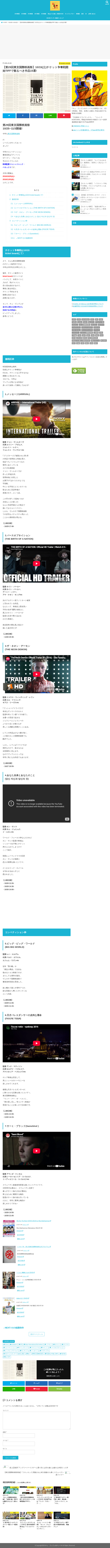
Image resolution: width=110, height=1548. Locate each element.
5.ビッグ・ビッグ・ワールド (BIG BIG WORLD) (31, 225)
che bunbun (85, 319)
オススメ (57, 1344)
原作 (83, 335)
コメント (6, 1410)
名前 (5, 1432)
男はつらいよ (95, 340)
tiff (21, 1344)
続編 (78, 343)
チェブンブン (76, 327)
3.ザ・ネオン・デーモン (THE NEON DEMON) (30, 212)
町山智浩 (103, 340)
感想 (97, 335)
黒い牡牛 (7, 1357)
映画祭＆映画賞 (9, 1341)
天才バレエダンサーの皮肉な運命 (14, 1354)
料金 (101, 335)
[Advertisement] (55, 42)
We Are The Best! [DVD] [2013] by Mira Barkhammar (33, 1221)
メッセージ (34, 1350)
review (80, 322)
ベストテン (75, 332)
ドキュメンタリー (87, 327)
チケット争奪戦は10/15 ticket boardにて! (26, 195)
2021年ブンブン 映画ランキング (55, 18)
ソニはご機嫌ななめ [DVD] (24, 1272)
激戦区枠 (14, 199)
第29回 (64, 1354)
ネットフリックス (87, 330)
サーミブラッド (23, 1347)
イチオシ (48, 1344)
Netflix (74, 322)
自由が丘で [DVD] (22, 1298)
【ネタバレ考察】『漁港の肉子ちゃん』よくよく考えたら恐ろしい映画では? (93, 209)
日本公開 (79, 338)
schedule (14, 1344)
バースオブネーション (57, 1347)
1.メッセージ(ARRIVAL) (22, 204)
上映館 (96, 332)
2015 (73, 319)
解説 (87, 343)
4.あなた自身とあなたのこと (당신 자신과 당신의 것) (33, 216)
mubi (100, 319)
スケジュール (35, 1347)
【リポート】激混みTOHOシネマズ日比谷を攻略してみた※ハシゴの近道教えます (93, 174)
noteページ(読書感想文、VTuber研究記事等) (88, 130)
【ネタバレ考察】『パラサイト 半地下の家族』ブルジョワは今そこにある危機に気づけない (93, 186)
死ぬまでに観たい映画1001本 (55, 13)
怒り (29, 1354)
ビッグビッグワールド (11, 1350)
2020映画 (17, 13)
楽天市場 (20, 1235)
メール (5, 1440)
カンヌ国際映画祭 (84, 324)
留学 (73, 343)
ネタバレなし (76, 330)
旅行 (82, 13)
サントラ (101, 324)
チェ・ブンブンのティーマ (53, 1545)
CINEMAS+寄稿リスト (81, 126)
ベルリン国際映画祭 (86, 332)
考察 (82, 343)
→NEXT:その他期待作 (22, 238)
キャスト (94, 324)
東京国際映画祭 (14, 134)
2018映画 (30, 13)
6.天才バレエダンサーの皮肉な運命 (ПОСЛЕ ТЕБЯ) (32, 229)
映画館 (78, 13)
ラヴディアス (45, 1350)
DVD (92, 319)
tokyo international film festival (34, 1344)
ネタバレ (96, 327)
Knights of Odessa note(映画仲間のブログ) (88, 304)
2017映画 (36, 13)
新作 (73, 338)
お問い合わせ (91, 13)
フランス (96, 330)
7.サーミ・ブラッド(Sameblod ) (25, 234)
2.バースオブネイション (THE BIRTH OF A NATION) (33, 208)
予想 (79, 335)
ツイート (75, 147)
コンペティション (10, 1347)
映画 (85, 338)
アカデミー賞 (100, 322)
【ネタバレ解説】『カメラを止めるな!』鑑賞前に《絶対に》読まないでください (93, 162)
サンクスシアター (69, 13)
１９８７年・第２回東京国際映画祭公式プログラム (33, 1246)
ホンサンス (24, 1350)
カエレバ (25, 1224)
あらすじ (91, 322)
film (97, 319)
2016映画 (43, 13)
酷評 (96, 343)
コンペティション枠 (18, 221)
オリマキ (66, 1344)
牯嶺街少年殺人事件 (52, 1354)
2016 (6, 1344)
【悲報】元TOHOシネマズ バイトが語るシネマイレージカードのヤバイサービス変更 (93, 197)
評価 (91, 343)
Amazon (19, 1231)
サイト (5, 1449)
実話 (88, 335)
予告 (101, 332)
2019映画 (23, 13)
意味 (92, 335)
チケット (45, 1347)
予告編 (74, 335)
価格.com (20, 1239)
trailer (85, 322)
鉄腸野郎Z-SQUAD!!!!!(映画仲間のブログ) (88, 306)
